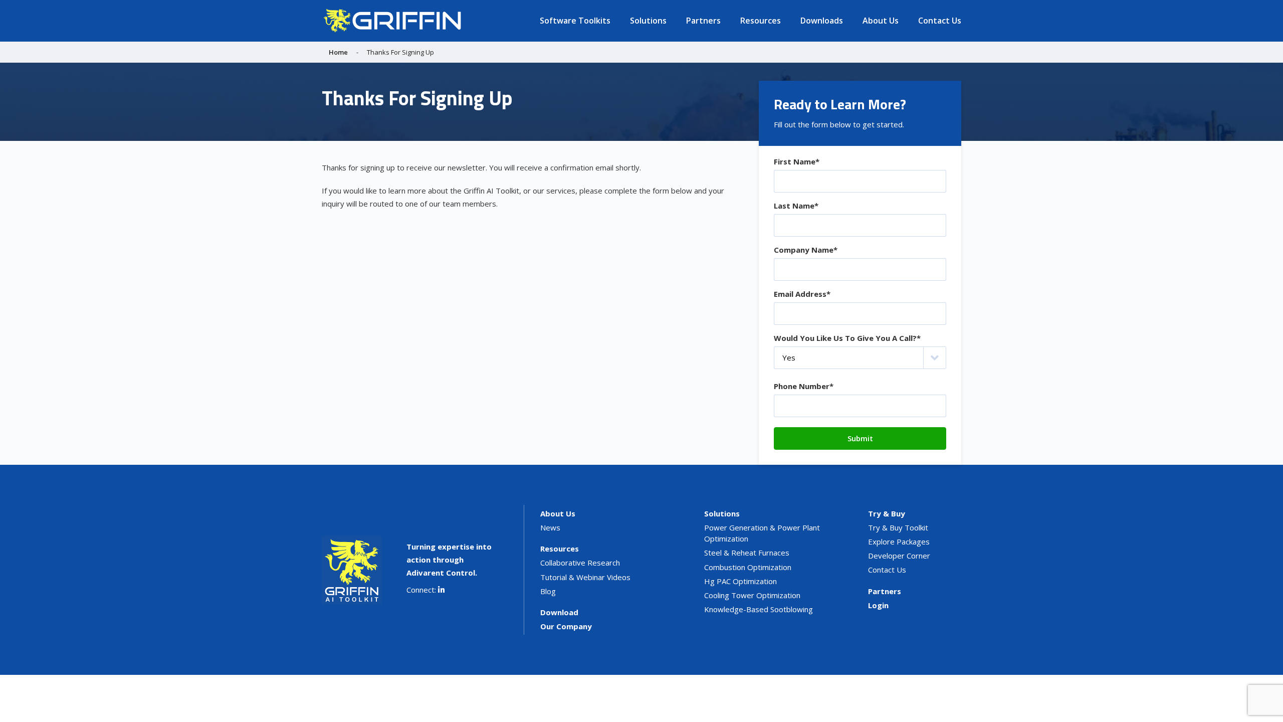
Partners (703, 20)
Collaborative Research (580, 563)
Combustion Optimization (747, 567)
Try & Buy (886, 513)
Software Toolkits (575, 20)
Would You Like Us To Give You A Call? (847, 338)
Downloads (821, 20)
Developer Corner (899, 556)
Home (338, 52)
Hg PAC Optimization (740, 581)
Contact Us (939, 20)
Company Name (805, 250)
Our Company (566, 626)
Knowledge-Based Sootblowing (758, 609)
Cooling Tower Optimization (752, 595)
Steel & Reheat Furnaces (746, 553)
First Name (796, 161)
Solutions (648, 20)
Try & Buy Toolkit (898, 527)
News (550, 527)
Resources (760, 20)
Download (559, 612)
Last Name (796, 206)
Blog (548, 591)
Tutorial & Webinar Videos (585, 577)
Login (878, 605)
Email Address (802, 294)
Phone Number (803, 386)
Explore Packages (899, 541)
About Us (881, 20)
